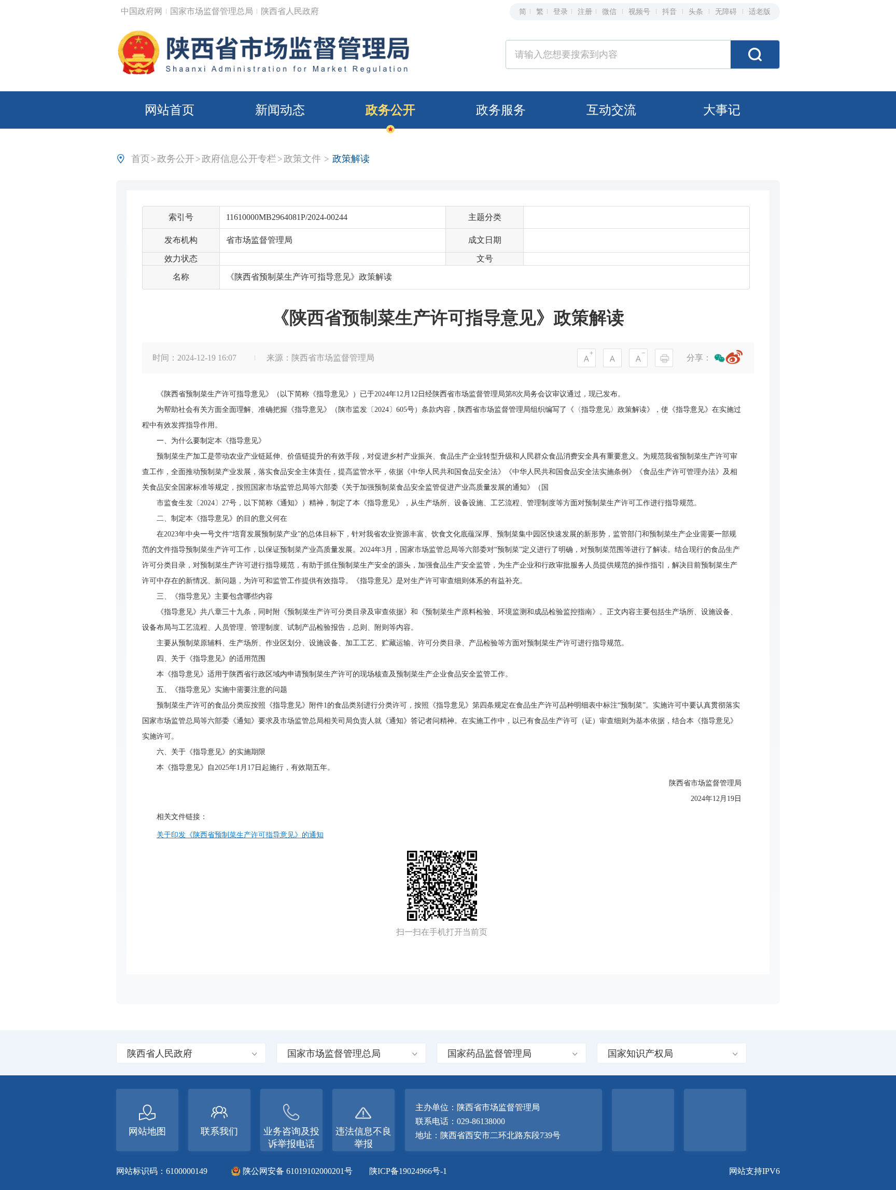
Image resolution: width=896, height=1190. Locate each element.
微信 (610, 12)
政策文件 (302, 159)
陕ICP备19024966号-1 (408, 1171)
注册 (585, 12)
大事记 (721, 110)
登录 (560, 12)
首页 (140, 159)
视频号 (640, 12)
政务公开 (390, 110)
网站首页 (169, 110)
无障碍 (727, 12)
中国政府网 (142, 11)
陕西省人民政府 (290, 11)
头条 (697, 12)
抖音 (670, 12)
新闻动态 (280, 110)
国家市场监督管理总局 (212, 11)
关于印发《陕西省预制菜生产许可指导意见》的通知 (240, 835)
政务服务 (501, 110)
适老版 (760, 12)
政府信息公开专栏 (239, 159)
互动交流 (611, 110)
